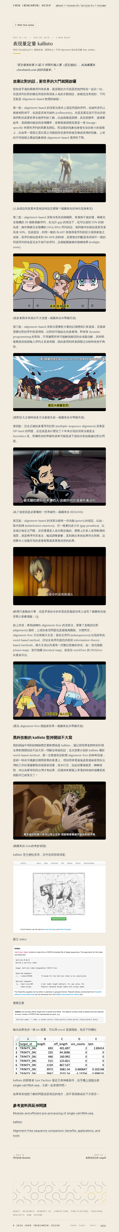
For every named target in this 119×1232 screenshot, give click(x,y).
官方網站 (28, 854)
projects (88, 5)
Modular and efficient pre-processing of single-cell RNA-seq (53, 1113)
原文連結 (70, 64)
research (72, 5)
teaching (97, 1211)
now (29, 1215)
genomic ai (44, 1211)
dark (93, 1225)
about (60, 5)
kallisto (17, 1122)
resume (101, 5)
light (82, 1225)
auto (103, 1225)
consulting (61, 1211)
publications (79, 1211)
